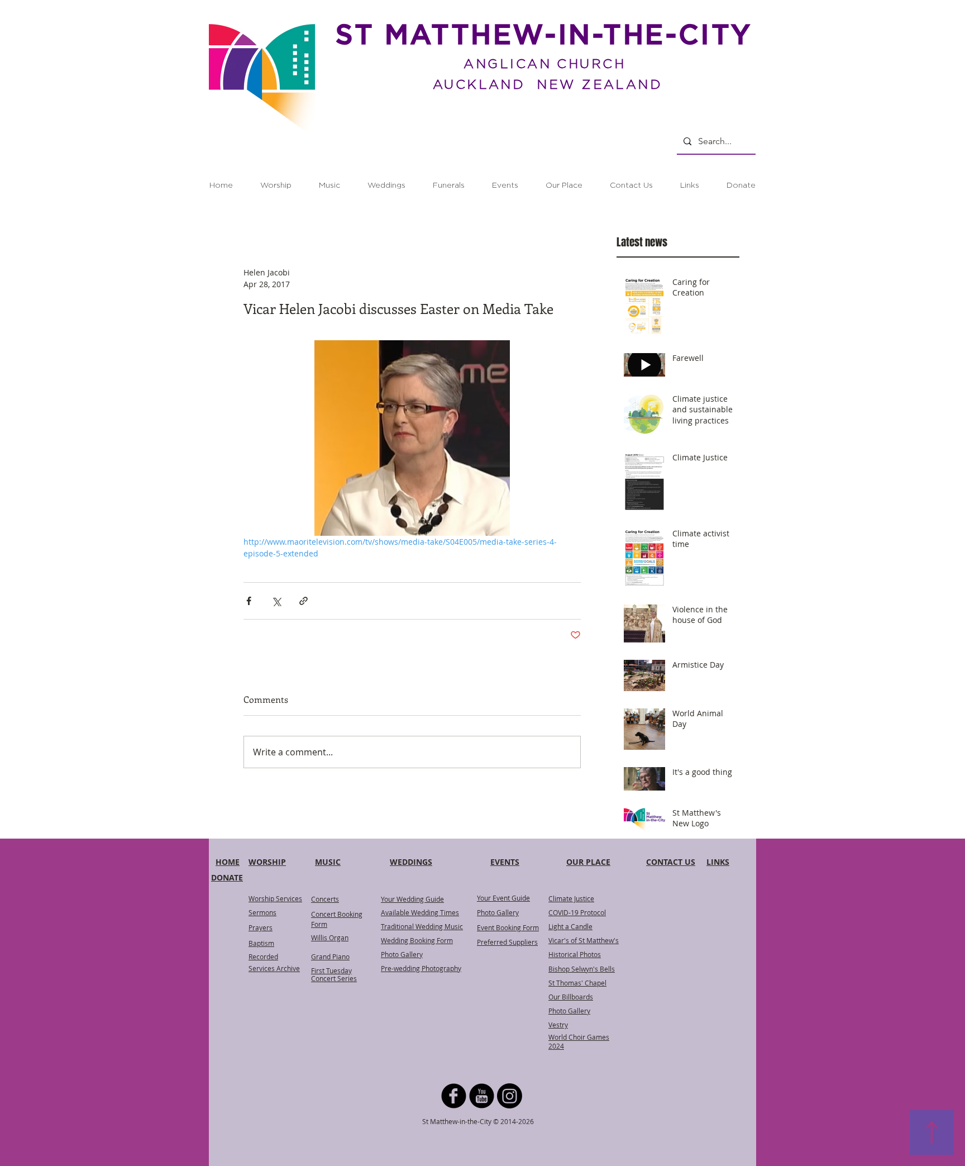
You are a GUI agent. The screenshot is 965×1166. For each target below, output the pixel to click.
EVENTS (504, 861)
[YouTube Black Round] (481, 1095)
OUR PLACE (588, 861)
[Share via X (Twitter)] (276, 601)
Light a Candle (570, 926)
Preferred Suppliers (507, 941)
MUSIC (328, 861)
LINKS (717, 861)
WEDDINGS (411, 861)
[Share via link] (303, 601)
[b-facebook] (453, 1095)
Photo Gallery (498, 912)
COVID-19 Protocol (577, 912)
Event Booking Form (508, 927)
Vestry (558, 1024)
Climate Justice (571, 898)
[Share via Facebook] (248, 601)
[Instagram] (509, 1095)
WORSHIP (267, 861)
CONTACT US (670, 861)
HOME (228, 861)
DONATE (227, 877)
